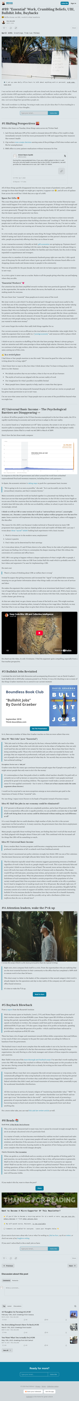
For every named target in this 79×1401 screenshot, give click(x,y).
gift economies (43, 244)
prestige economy (41, 334)
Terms (44, 1386)
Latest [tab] (9, 1306)
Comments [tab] (6, 1280)
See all (5, 1350)
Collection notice (52, 1386)
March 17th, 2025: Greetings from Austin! (16, 1327)
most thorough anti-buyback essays (37, 1059)
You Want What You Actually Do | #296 (18, 1337)
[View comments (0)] (11, 28)
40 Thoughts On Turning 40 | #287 (16, 1312)
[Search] (75, 1306)
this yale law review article (39, 1110)
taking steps (32, 483)
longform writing (23, 1238)
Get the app (49, 1391)
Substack (29, 1397)
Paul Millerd (11, 21)
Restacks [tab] (15, 1280)
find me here (53, 1235)
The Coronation (21, 1152)
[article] (39, 1316)
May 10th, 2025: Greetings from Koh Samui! (17, 1340)
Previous (9, 1266)
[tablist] (10, 1280)
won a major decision (23, 142)
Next (71, 1266)
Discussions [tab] (17, 1306)
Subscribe (64, 3)
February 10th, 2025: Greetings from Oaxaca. (18, 1315)
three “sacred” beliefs (19, 530)
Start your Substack (34, 1391)
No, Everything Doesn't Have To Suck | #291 (20, 1325)
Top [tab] (4, 1306)
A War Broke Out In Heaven (19, 1125)
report (9, 1009)
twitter (68, 1235)
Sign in (73, 3)
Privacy (37, 1386)
